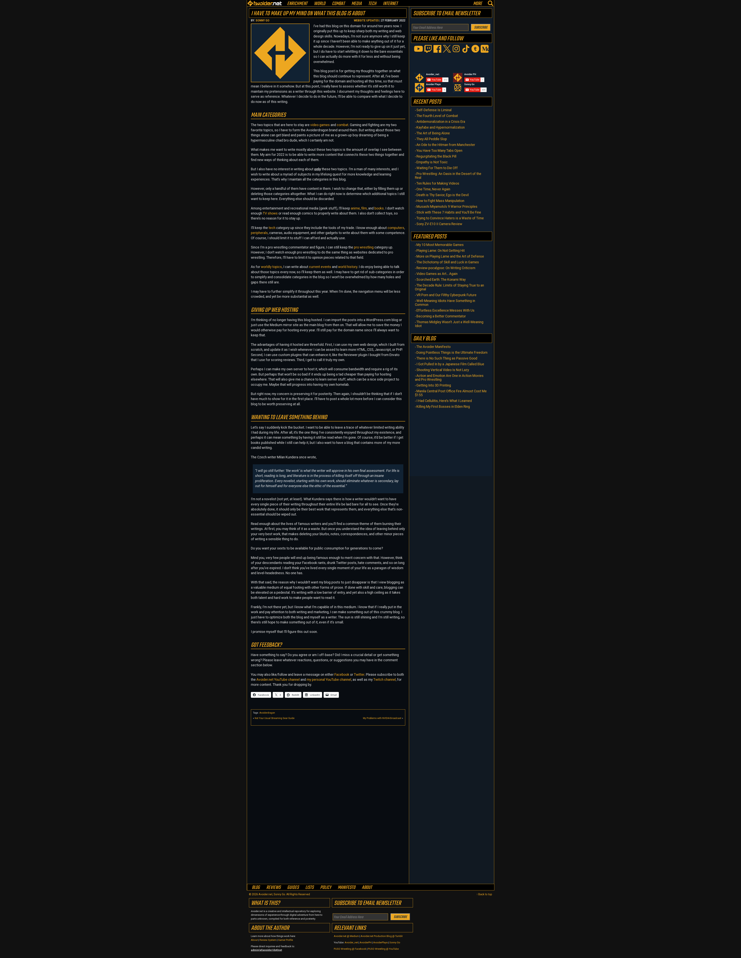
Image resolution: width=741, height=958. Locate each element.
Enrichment (297, 4)
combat (342, 125)
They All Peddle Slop (431, 139)
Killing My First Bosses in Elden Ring (443, 407)
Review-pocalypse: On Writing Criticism (445, 268)
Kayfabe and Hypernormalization (440, 127)
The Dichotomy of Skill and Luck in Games (447, 262)
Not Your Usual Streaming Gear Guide (274, 718)
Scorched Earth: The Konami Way (441, 279)
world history (347, 267)
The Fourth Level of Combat (437, 116)
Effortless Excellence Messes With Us (445, 310)
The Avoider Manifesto (433, 347)
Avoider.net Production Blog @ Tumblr (382, 936)
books (379, 208)
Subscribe (480, 28)
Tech (372, 4)
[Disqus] (328, 833)
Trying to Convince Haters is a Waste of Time (450, 218)
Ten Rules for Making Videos (437, 183)
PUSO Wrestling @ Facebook (350, 948)
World (319, 4)
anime (355, 208)
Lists (309, 887)
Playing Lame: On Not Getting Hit (440, 251)
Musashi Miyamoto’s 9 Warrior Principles (446, 207)
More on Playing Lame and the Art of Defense (450, 256)
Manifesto (346, 887)
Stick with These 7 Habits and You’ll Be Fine (448, 212)
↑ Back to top (484, 894)
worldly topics (271, 267)
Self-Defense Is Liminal (434, 110)
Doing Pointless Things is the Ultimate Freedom (451, 352)
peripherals (259, 233)
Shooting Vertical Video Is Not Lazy (442, 370)
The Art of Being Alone (433, 133)
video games (320, 125)
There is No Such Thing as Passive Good (446, 358)
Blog (256, 887)
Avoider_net (351, 942)
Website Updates (366, 20)
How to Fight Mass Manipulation (440, 201)
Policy (325, 887)
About (367, 887)
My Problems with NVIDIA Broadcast (382, 718)
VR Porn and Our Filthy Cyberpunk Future (446, 295)
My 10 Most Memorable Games (440, 245)
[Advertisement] (328, 754)
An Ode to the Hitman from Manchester (445, 145)
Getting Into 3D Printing (433, 385)
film (364, 208)
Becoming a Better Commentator (441, 316)
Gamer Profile (285, 940)
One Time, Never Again (433, 189)
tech (272, 228)
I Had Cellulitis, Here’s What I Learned (444, 401)
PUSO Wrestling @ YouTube (383, 948)
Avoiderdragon (267, 712)
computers (395, 228)
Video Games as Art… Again (437, 274)
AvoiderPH (365, 942)
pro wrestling (364, 247)
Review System (268, 940)
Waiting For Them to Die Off (437, 168)
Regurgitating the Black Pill (436, 156)
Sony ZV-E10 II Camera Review (439, 224)
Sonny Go (262, 20)
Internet (390, 4)
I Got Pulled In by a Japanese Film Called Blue (450, 364)
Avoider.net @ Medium (347, 936)
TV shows (270, 213)
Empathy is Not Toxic (432, 162)
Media (356, 4)
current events (320, 267)
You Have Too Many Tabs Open (439, 151)
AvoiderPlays (380, 942)
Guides (293, 887)
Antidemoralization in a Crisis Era (440, 122)
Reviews (273, 887)
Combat (338, 4)
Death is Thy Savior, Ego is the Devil (442, 195)
